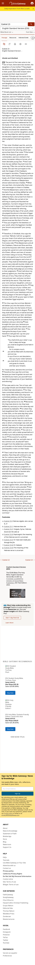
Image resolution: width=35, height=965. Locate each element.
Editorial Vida (8, 908)
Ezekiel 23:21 (8, 529)
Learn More (9, 623)
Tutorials (6, 860)
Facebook (6, 929)
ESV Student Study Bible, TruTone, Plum (14, 679)
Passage (4, 38)
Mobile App (7, 836)
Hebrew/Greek (23, 38)
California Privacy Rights (12, 874)
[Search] (31, 24)
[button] (32, 3)
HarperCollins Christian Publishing (15, 903)
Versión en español (10, 953)
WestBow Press (8, 914)
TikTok (5, 937)
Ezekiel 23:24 (8, 534)
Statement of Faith (10, 834)
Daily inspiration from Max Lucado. (17, 8)
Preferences (7, 956)
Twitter (5, 940)
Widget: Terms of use (10, 884)
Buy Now (10, 693)
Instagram (7, 932)
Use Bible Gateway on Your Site (14, 863)
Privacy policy (8, 871)
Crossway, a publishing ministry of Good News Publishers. (14, 581)
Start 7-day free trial (12, 618)
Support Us (7, 847)
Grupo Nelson (8, 905)
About (5, 828)
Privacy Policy (8, 813)
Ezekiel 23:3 (8, 521)
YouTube (6, 943)
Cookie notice (8, 879)
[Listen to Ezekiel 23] (25, 44)
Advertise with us (9, 865)
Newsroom (7, 844)
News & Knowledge (10, 831)
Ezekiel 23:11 (8, 526)
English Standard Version (16, 567)
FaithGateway (8, 895)
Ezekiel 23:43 (8, 548)
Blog (4, 842)
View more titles (17, 737)
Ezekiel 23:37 (8, 540)
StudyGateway (8, 897)
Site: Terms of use (9, 882)
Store (5, 839)
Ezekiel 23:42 (8, 545)
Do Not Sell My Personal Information (17, 876)
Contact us (7, 868)
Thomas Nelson (8, 911)
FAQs (5, 857)
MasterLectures (8, 919)
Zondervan (7, 916)
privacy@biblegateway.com (10, 815)
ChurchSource (8, 900)
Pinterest (6, 935)
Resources (12, 38)
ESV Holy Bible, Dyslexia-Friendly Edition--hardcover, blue (17, 715)
